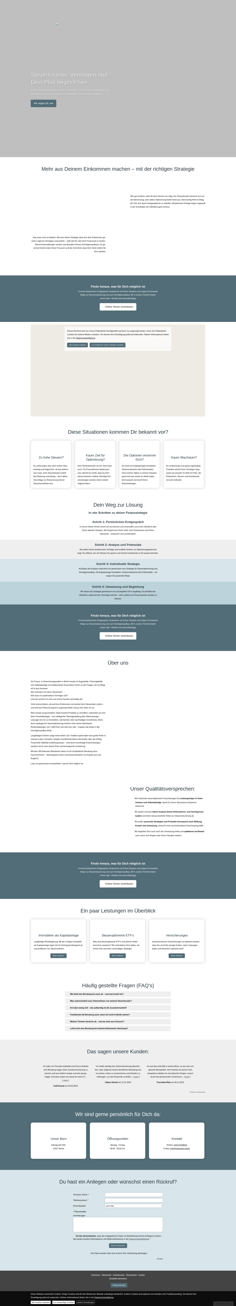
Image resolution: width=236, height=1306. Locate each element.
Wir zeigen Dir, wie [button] (43, 103)
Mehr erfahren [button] (58, 956)
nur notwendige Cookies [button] (63, 1302)
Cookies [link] (142, 1275)
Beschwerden (131, 1275)
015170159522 (180, 1145)
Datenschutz (106, 1275)
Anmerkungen (79, 1216)
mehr (65, 1080)
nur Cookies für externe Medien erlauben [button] (108, 345)
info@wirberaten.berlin (180, 1149)
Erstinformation (119, 1275)
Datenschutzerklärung (138, 1239)
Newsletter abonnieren (118, 1278)
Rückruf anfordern (118, 1245)
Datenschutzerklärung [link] (85, 338)
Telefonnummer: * (80, 1200)
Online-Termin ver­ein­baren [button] (119, 306)
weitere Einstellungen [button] (85, 1302)
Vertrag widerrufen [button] (119, 1285)
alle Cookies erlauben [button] (77, 345)
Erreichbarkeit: (79, 1206)
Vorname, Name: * (81, 1195)
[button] (97, 994)
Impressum (95, 1275)
